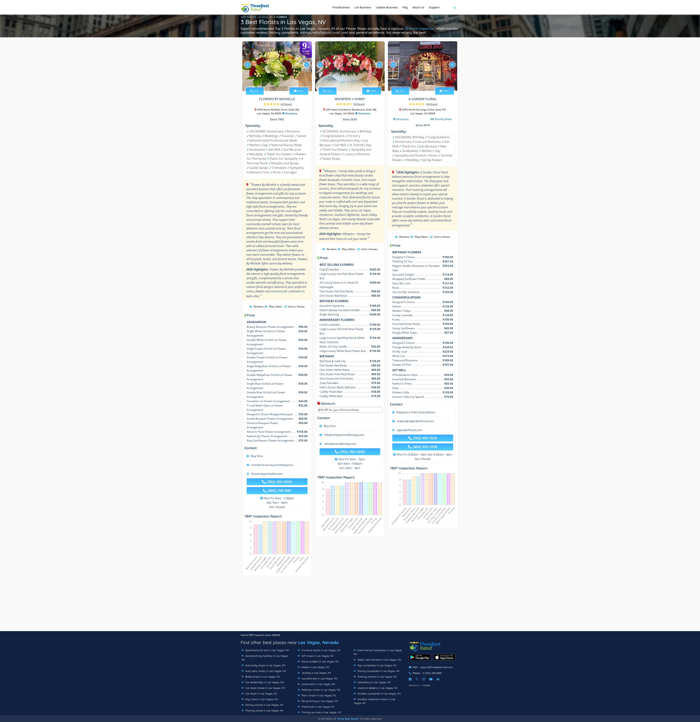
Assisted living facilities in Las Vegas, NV (265, 657)
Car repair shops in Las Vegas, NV (265, 688)
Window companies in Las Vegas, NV (379, 693)
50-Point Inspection (420, 28)
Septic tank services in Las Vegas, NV (379, 659)
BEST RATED (247, 17)
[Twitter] (417, 679)
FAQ (405, 7)
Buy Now (257, 456)
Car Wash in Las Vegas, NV (261, 693)
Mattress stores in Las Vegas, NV (320, 689)
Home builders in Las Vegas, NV (320, 661)
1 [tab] (270, 82)
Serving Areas (443, 119)
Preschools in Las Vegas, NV (318, 706)
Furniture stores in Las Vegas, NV (321, 650)
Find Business (341, 7)
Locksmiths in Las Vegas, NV (318, 684)
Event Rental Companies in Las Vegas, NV (378, 652)
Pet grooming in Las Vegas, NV (319, 701)
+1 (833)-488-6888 (432, 673)
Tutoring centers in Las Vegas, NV (377, 676)
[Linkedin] (438, 679)
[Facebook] (410, 679)
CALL (256, 90)
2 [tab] (273, 82)
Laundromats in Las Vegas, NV (319, 678)
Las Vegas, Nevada (318, 642)
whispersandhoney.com (340, 444)
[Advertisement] (350, 605)
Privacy (414, 685)
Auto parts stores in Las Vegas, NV (265, 671)
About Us (418, 7)
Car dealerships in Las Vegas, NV (264, 682)
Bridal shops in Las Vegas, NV (262, 676)
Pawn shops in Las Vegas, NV (318, 695)
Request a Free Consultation (415, 412)
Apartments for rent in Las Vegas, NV (267, 650)
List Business (363, 7)
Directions (290, 113)
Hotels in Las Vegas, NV (315, 667)
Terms (426, 685)
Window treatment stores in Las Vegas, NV (374, 701)
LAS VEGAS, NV (265, 17)
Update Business (387, 7)
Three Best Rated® (348, 718)
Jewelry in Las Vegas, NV (316, 672)
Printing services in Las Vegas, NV (321, 712)
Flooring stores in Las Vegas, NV (264, 710)
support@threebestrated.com (436, 667)
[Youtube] (431, 679)
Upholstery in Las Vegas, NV (374, 682)
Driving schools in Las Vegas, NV (264, 705)
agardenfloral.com (409, 430)
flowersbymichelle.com (267, 474)
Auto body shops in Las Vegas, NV (265, 665)
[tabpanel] (277, 66)
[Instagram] (424, 679)
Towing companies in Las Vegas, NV (378, 671)
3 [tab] (276, 82)
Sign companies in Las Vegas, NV (376, 665)
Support (434, 7)
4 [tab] (279, 82)
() (286, 104)
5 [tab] (282, 82)
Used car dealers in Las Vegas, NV (377, 688)
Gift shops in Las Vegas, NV (317, 656)
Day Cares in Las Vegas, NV (261, 699)
